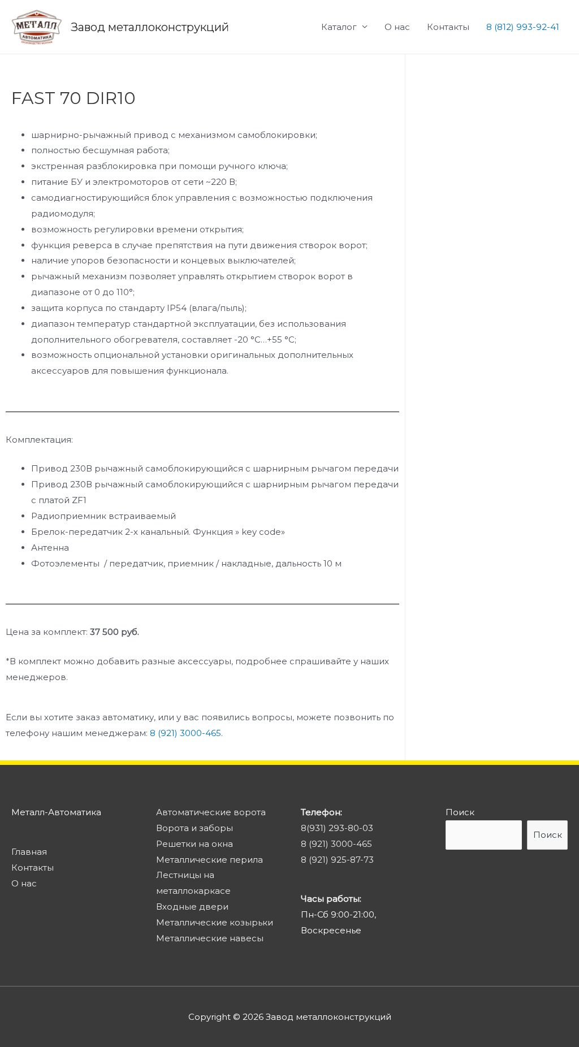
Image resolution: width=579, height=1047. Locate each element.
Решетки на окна (194, 843)
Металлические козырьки (214, 922)
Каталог (339, 26)
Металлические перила (209, 859)
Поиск (460, 812)
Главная (29, 851)
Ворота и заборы (194, 828)
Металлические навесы (209, 938)
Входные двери (192, 906)
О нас (397, 26)
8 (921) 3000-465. (186, 733)
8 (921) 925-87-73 (337, 859)
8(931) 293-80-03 (337, 828)
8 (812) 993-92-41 (522, 26)
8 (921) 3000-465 (336, 843)
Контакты (448, 26)
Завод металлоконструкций (150, 27)
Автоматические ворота (211, 812)
